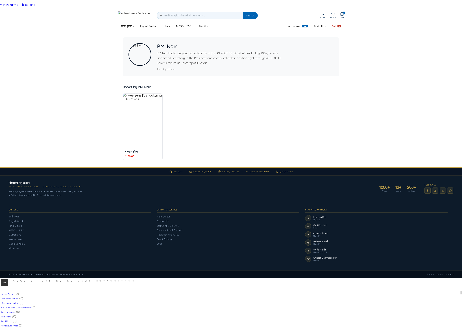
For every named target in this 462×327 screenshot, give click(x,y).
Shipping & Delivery (168, 225)
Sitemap (449, 274)
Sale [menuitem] (336, 26)
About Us (14, 248)
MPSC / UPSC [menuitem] (184, 26)
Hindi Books (15, 225)
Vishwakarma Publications (17, 4)
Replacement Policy (168, 234)
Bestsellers (15, 234)
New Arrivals (15, 239)
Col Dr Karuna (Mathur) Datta (16, 307)
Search (250, 15)
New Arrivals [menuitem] (297, 26)
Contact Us (163, 221)
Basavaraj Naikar (10, 303)
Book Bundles (17, 243)
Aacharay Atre (8, 312)
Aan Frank (6, 316)
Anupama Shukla (10, 298)
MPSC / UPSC (16, 230)
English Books (17, 221)
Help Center (163, 216)
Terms (440, 274)
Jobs (159, 243)
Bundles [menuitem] (203, 26)
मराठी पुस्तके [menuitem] (127, 26)
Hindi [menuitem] (167, 26)
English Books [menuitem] (149, 26)
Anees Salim (7, 294)
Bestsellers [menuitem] (320, 26)
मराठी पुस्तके (14, 216)
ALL (4, 282)
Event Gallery (164, 239)
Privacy (430, 274)
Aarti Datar (6, 321)
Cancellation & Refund (169, 230)
